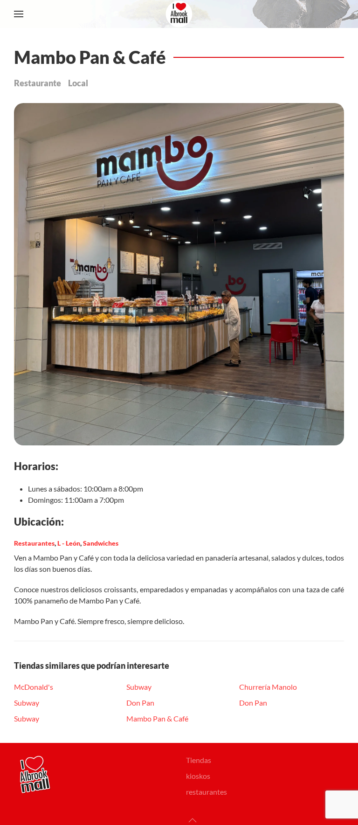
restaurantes (206, 791)
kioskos (198, 775)
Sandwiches (100, 543)
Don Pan (140, 702)
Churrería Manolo (268, 686)
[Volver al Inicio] (179, 14)
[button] (18, 14)
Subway (26, 702)
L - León (68, 543)
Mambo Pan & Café (157, 718)
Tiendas (198, 760)
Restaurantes (34, 543)
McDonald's (33, 686)
